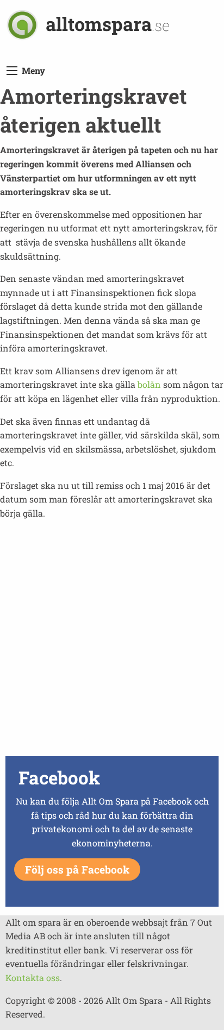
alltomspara (108, 23)
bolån (149, 384)
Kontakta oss (32, 977)
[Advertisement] (112, 641)
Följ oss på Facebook (77, 869)
